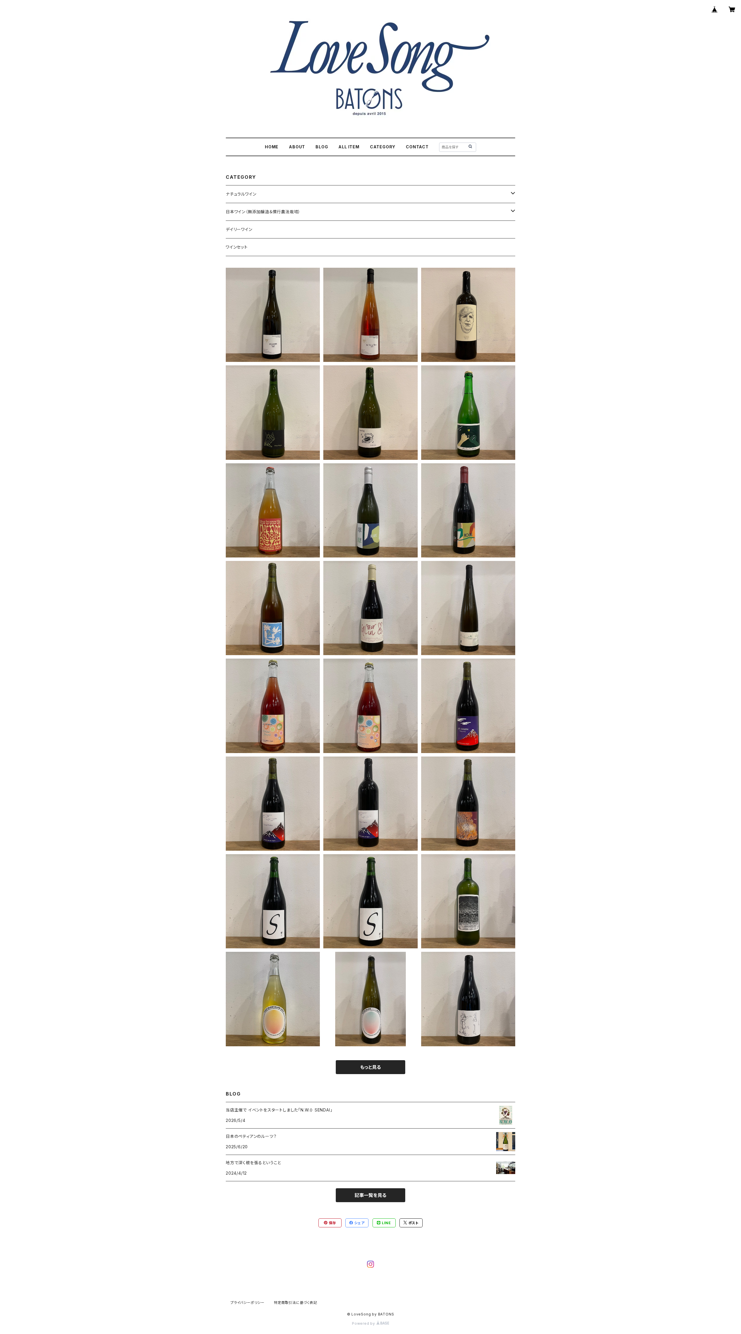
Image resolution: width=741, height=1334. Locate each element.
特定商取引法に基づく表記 (295, 1302)
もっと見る (370, 1067)
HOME (271, 146)
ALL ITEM (348, 146)
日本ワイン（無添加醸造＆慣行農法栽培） (263, 211)
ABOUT (297, 146)
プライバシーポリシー (247, 1302)
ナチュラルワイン (241, 194)
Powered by (364, 1323)
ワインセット (237, 247)
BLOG (322, 146)
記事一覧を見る (370, 1195)
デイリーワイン (239, 229)
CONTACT (417, 146)
